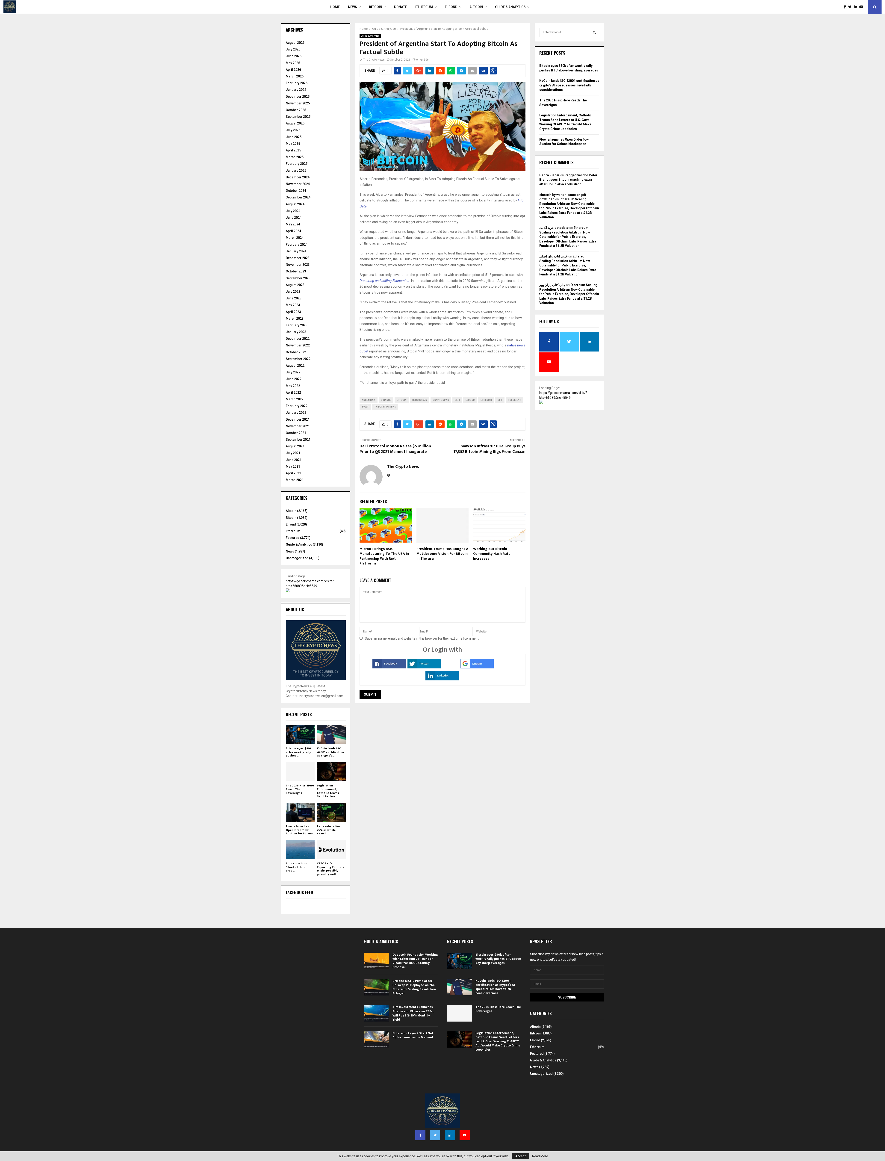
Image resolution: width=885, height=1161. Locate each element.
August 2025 (295, 123)
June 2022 (293, 379)
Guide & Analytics (510, 7)
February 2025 (296, 163)
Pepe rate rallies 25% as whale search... (329, 830)
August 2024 (295, 204)
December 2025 (298, 96)
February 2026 (296, 83)
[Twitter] (851, 7)
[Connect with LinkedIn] (442, 679)
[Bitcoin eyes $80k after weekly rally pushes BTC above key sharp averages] (300, 734)
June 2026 (293, 56)
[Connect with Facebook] (389, 667)
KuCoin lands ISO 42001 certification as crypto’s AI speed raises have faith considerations (569, 85)
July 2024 (293, 211)
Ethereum (424, 7)
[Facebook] (846, 7)
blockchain (419, 400)
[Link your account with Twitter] (424, 667)
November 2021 (298, 426)
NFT (500, 400)
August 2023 (295, 285)
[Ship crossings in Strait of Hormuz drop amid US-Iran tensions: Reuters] (300, 849)
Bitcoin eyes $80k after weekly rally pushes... (298, 752)
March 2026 (295, 76)
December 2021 (298, 419)
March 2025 (295, 157)
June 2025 (293, 137)
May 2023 (293, 305)
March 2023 (295, 318)
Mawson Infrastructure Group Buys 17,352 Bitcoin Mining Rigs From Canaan (489, 449)
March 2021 (295, 480)
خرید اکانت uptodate (554, 228)
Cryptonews (441, 400)
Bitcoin (375, 7)
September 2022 (298, 359)
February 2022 (296, 406)
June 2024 (293, 217)
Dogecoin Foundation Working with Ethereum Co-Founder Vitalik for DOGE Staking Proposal (415, 961)
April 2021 (293, 473)
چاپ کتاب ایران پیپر (552, 285)
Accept (520, 1156)
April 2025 (293, 150)
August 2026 (295, 42)
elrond (470, 400)
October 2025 (296, 110)
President (514, 400)
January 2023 (296, 332)
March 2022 (295, 399)
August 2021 (295, 446)
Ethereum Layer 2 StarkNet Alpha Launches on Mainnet (413, 1035)
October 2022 (296, 352)
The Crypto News (374, 59)
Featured (292, 538)
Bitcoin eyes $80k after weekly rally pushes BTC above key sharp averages (498, 959)
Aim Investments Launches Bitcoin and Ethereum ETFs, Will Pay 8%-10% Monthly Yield (412, 1013)
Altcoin (476, 7)
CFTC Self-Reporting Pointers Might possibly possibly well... (330, 869)
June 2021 (293, 460)
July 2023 (293, 291)
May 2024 (293, 224)
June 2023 (293, 298)
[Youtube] (862, 7)
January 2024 (296, 251)
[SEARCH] (594, 32)
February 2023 (296, 325)
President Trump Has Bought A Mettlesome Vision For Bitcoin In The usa (442, 554)
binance (386, 400)
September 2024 (298, 197)
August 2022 (295, 365)
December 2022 (298, 338)
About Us (295, 609)
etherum (486, 400)
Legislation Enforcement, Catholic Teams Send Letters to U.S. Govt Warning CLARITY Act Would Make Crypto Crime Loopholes (497, 1041)
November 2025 (298, 103)
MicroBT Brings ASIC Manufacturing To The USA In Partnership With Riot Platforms (384, 556)
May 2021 (293, 466)
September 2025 (298, 116)
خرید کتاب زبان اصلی (553, 256)
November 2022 (298, 345)
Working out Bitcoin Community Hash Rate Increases (491, 554)
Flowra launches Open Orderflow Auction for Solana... (300, 830)
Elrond (451, 7)
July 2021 (293, 453)
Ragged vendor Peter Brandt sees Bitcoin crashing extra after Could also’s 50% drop (568, 179)
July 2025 (293, 130)
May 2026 (293, 63)
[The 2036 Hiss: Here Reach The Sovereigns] (300, 771)
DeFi (457, 400)
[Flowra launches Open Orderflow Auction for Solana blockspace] (300, 812)
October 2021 (296, 433)
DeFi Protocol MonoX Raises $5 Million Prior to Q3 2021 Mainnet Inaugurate (395, 449)
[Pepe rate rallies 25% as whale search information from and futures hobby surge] (331, 812)
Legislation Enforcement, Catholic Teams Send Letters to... (329, 791)
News (352, 7)
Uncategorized (297, 558)
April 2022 (293, 392)
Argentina (368, 400)
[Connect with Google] (477, 667)
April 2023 (293, 312)
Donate (400, 7)
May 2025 (293, 143)
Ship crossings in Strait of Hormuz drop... (298, 867)
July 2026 (293, 49)
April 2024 (293, 231)
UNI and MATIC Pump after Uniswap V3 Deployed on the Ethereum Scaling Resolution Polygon (414, 987)
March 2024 (295, 237)
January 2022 (296, 412)
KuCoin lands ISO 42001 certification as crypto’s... (330, 752)
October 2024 (296, 190)
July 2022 (293, 372)
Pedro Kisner (549, 175)
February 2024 (296, 244)
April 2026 (293, 69)
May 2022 (293, 386)
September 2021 (298, 439)
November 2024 (298, 184)
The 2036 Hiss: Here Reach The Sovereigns (300, 789)
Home (335, 7)
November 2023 (298, 264)
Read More (540, 1156)
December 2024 (298, 177)
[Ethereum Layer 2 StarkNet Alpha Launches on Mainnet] (376, 1039)
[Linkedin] (856, 7)
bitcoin (402, 400)
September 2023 (298, 278)
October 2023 (296, 271)
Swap (365, 406)
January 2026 (296, 90)
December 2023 (298, 258)
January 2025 (296, 170)
